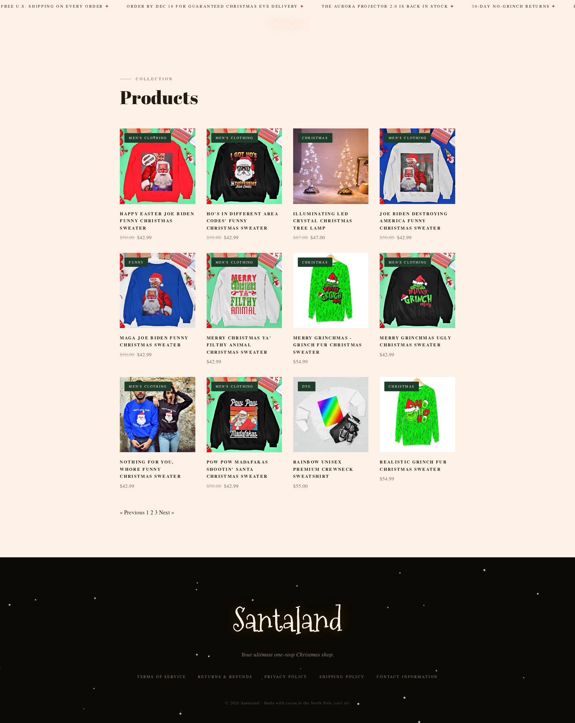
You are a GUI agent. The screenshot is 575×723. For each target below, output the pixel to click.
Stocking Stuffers (476, 24)
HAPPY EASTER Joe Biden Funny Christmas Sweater (157, 220)
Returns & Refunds (225, 676)
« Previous (132, 512)
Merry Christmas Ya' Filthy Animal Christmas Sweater (239, 344)
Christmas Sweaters (105, 24)
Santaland (287, 23)
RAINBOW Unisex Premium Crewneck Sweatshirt (323, 468)
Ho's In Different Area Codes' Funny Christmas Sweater (243, 220)
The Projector (44, 24)
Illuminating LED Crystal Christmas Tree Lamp (323, 220)
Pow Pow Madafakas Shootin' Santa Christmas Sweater (238, 468)
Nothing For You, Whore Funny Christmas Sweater (150, 468)
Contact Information (407, 676)
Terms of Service (161, 676)
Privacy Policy (286, 676)
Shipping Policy (342, 676)
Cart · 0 (532, 23)
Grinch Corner (416, 24)
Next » (166, 512)
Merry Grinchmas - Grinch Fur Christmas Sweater (327, 344)
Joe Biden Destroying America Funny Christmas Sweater (414, 220)
